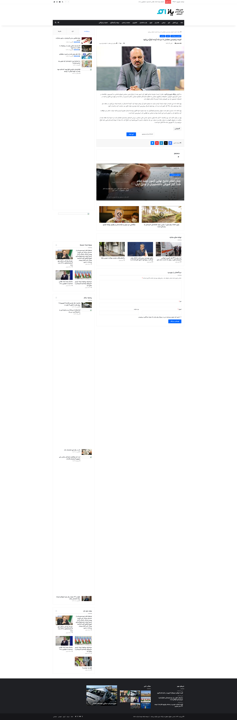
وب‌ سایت (136, 309)
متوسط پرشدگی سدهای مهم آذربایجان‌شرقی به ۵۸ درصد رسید (65, 263)
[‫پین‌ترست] (157, 143)
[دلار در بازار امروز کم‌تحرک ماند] (87, 452)
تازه (73, 31)
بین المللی (175, 23)
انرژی (151, 23)
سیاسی (163, 23)
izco (134, 717)
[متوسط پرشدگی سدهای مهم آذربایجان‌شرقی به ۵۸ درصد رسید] (64, 254)
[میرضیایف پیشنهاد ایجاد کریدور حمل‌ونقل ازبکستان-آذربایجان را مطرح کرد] (83, 275)
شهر (169, 23)
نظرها (59, 31)
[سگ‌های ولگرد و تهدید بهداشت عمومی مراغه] (112, 249)
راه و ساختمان (143, 23)
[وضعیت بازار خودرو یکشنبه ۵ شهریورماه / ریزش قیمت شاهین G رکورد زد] (87, 305)
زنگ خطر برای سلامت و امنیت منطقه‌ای (69, 54)
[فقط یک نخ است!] (83, 661)
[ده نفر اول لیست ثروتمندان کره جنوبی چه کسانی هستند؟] (87, 63)
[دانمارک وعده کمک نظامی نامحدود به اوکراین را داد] (64, 275)
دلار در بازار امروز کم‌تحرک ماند (72, 450)
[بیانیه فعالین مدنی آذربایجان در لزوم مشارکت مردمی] (87, 40)
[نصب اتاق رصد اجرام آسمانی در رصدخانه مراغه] (146, 693)
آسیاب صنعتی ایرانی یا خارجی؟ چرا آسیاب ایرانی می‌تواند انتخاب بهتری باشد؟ (102, 702)
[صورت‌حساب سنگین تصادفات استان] (135, 693)
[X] (166, 143)
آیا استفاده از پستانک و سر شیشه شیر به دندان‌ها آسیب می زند (69, 311)
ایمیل (179, 309)
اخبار (175, 32)
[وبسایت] (178, 157)
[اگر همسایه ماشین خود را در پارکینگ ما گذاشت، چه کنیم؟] (87, 48)
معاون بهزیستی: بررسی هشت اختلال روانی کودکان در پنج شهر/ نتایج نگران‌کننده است (141, 259)
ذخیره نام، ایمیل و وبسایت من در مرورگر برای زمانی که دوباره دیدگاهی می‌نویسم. (159, 317)
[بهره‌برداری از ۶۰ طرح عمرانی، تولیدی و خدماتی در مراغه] (146, 706)
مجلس (162, 36)
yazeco (178, 43)
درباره (68, 717)
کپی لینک (131, 134)
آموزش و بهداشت (175, 36)
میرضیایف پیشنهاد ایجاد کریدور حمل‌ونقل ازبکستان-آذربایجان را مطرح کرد (83, 284)
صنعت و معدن (126, 23)
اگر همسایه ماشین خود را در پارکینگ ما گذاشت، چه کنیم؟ (69, 47)
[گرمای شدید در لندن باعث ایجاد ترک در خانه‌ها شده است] (135, 706)
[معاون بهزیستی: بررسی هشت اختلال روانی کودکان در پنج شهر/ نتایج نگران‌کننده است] (140, 249)
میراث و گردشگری (114, 23)
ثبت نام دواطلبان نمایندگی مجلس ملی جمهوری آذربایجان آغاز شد (69, 458)
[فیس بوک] (170, 143)
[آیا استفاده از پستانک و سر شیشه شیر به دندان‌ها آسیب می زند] (87, 378)
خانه (182, 23)
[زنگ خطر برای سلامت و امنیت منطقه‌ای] (87, 56)
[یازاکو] (170, 12)
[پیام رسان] (152, 143)
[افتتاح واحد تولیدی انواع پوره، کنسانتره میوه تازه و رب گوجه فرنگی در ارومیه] (87, 138)
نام (180, 301)
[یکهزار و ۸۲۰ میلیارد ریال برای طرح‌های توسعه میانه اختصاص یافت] (87, 598)
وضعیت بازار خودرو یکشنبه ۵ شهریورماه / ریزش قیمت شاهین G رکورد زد (69, 304)
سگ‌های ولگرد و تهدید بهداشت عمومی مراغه (113, 258)
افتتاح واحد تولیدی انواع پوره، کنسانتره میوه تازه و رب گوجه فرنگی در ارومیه (68, 70)
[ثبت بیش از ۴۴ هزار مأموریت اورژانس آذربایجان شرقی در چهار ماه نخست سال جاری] (168, 249)
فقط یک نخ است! (87, 668)
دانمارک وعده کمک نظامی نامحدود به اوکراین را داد (66, 283)
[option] (140, 182)
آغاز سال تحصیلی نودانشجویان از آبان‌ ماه (157, 181)
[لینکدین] (161, 143)
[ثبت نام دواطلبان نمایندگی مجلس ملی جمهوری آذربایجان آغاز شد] (87, 525)
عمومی (60, 717)
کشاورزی (135, 23)
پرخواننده (86, 31)
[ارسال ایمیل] (175, 43)
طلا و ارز (157, 23)
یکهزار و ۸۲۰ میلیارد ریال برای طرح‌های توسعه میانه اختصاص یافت (68, 598)
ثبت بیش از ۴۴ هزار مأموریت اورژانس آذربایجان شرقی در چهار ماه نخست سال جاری (169, 259)
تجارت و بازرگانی (103, 23)
